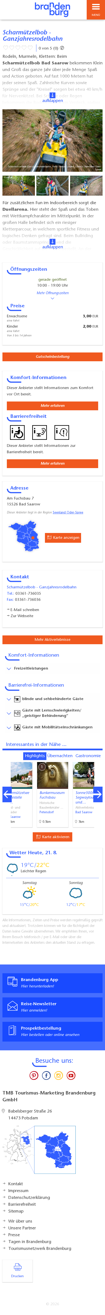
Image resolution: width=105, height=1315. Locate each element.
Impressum (18, 1191)
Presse (14, 1235)
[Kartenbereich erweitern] (98, 759)
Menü (96, 15)
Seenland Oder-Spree (68, 512)
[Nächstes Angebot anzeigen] (98, 794)
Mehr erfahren (52, 406)
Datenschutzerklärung (29, 1198)
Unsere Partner (22, 1228)
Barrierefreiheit (22, 1205)
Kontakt (15, 1184)
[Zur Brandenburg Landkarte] (39, 1152)
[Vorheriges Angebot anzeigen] (7, 794)
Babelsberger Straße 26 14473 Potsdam (30, 1115)
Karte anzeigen (65, 538)
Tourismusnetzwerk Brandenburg (39, 1249)
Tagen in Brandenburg (29, 1242)
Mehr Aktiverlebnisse (52, 640)
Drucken (17, 1276)
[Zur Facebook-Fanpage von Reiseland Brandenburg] (46, 1076)
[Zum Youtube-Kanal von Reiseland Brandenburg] (71, 1076)
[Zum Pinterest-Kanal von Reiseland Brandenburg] (34, 1076)
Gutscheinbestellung (52, 357)
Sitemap (15, 1211)
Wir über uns (20, 1221)
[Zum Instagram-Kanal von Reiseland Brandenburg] (58, 1076)
